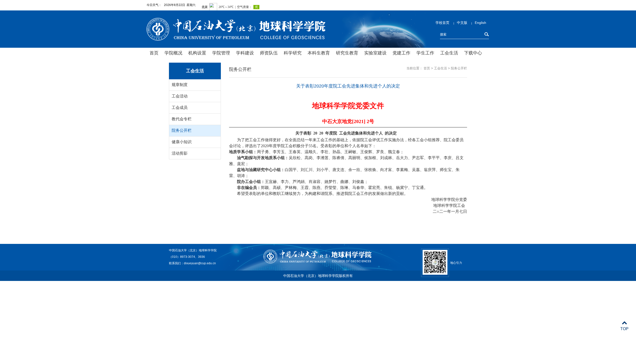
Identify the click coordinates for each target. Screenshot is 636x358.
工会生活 (449, 52)
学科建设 (245, 52)
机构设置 (197, 52)
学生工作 (425, 52)
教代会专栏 (182, 119)
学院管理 (221, 52)
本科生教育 (319, 52)
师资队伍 (269, 52)
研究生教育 (347, 52)
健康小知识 (182, 142)
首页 (154, 52)
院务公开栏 (182, 130)
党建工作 (401, 52)
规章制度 (180, 85)
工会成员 (180, 107)
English (480, 23)
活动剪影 (180, 153)
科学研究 (293, 52)
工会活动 (180, 96)
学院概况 (173, 52)
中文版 (462, 23)
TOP (624, 329)
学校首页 (442, 23)
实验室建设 (375, 52)
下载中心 (473, 52)
